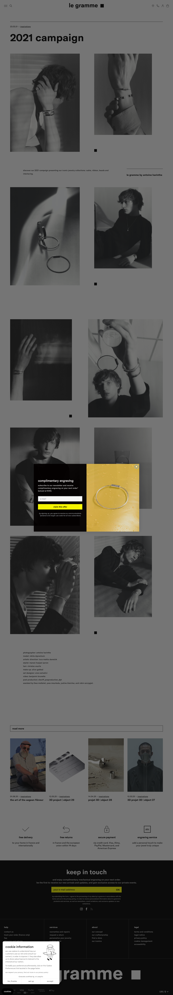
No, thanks (12, 981)
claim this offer (60, 506)
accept (50, 981)
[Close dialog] (136, 466)
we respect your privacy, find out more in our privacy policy (26, 972)
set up (31, 981)
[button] (7, 991)
